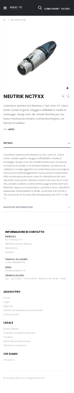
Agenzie (8, 306)
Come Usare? (11, 314)
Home (4, 20)
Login (6, 302)
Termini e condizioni (14, 345)
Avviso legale (10, 328)
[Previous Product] (63, 96)
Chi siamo (9, 360)
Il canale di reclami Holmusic (19, 333)
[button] (67, 88)
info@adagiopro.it (15, 270)
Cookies (8, 337)
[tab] (37, 143)
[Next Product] (68, 96)
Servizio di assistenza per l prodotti (22, 310)
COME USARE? (52, 8)
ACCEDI (65, 8)
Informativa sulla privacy (17, 341)
